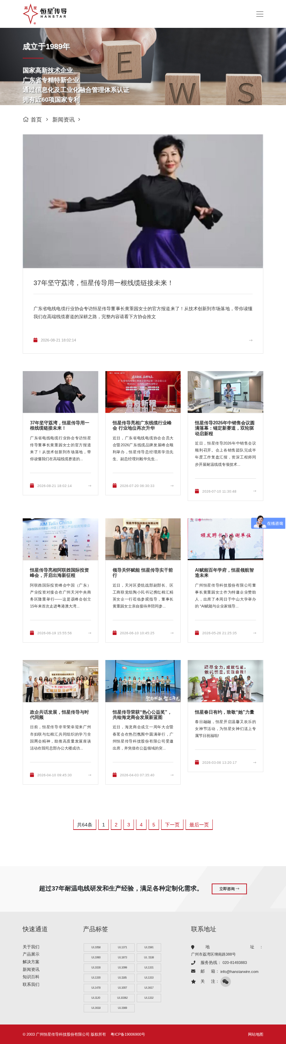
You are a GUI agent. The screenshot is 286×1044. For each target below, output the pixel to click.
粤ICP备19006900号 (128, 1034)
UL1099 (122, 967)
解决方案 (31, 961)
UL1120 (95, 997)
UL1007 (122, 987)
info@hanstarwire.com (239, 972)
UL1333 (148, 977)
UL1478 (95, 987)
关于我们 (31, 946)
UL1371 (122, 947)
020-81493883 (235, 962)
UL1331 (148, 967)
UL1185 (122, 977)
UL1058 (95, 947)
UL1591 (148, 947)
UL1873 (122, 957)
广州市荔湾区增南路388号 (213, 954)
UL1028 (95, 967)
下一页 (172, 824)
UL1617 (148, 987)
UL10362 (122, 997)
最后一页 (199, 824)
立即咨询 (227, 889)
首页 (36, 120)
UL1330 (95, 977)
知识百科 (31, 976)
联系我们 (31, 984)
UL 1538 (149, 957)
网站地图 (255, 1034)
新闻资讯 (63, 120)
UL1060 (95, 957)
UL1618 (95, 1008)
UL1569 (122, 1008)
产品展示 (31, 954)
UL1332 (148, 997)
